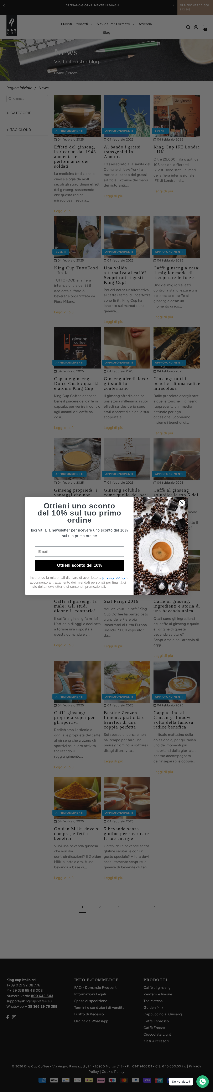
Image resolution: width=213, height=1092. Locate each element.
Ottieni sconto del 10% (79, 565)
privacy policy (113, 578)
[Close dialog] (181, 502)
